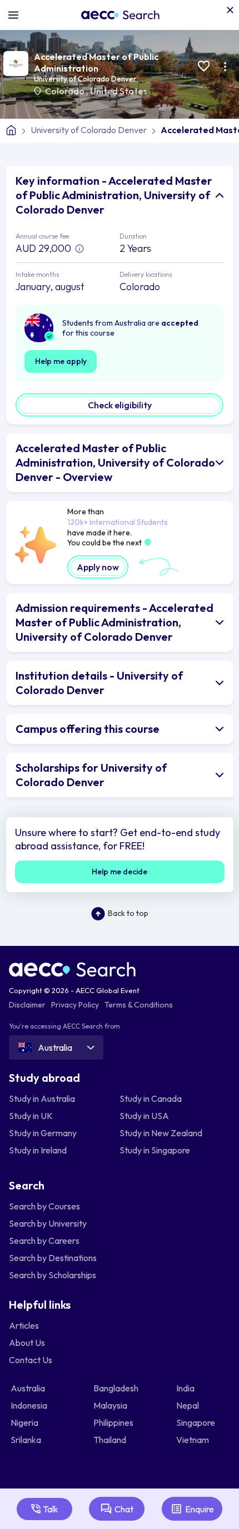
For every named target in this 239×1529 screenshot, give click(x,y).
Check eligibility (120, 405)
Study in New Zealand (161, 1132)
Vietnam (193, 1439)
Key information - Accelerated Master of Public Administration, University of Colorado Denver (114, 195)
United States (118, 91)
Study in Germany (43, 1132)
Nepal (188, 1405)
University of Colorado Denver (85, 78)
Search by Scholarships (52, 1274)
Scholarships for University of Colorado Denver (91, 775)
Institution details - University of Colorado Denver (99, 683)
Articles (24, 1325)
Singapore (196, 1422)
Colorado (65, 91)
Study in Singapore (155, 1150)
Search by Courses (44, 1206)
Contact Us (30, 1359)
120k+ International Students (117, 522)
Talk (50, 1509)
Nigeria (25, 1422)
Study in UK (31, 1115)
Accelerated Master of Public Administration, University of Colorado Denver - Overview (115, 462)
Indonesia (30, 1405)
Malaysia (111, 1405)
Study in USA (144, 1115)
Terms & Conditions (138, 1005)
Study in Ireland (38, 1150)
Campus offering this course (88, 729)
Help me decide (119, 872)
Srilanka (27, 1439)
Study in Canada (151, 1098)
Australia (29, 1388)
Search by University (48, 1223)
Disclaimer (27, 1005)
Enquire (199, 1509)
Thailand (110, 1439)
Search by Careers (44, 1240)
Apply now (98, 567)
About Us (27, 1342)
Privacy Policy (75, 1005)
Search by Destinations (53, 1257)
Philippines (114, 1422)
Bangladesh (116, 1388)
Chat (123, 1509)
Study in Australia (42, 1098)
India (186, 1388)
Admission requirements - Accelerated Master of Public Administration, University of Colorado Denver (114, 622)
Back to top (128, 913)
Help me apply (61, 361)
